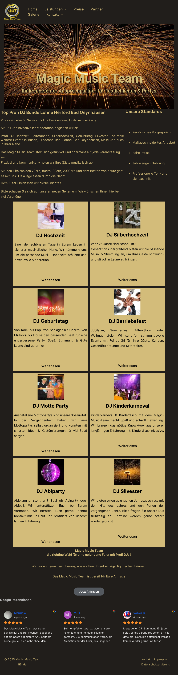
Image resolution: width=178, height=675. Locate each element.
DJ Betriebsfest (127, 321)
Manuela (20, 613)
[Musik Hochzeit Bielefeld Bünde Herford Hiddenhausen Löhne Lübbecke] (51, 216)
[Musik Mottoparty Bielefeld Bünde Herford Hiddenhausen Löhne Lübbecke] (51, 387)
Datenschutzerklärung (155, 664)
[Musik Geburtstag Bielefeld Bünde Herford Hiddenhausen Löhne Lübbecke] (51, 302)
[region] (89, 66)
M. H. (77, 613)
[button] (65, 9)
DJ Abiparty (51, 491)
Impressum (161, 659)
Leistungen (53, 9)
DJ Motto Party (50, 406)
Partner (97, 9)
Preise (79, 9)
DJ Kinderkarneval (127, 406)
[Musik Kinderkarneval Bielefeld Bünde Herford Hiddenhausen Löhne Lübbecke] (127, 387)
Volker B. (139, 613)
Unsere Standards (144, 111)
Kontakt (52, 14)
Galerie (33, 14)
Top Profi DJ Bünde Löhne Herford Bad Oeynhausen (53, 112)
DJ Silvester (127, 491)
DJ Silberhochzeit (127, 235)
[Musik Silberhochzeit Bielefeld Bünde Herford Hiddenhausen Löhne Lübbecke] (127, 215)
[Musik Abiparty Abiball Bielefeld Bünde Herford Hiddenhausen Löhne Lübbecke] (51, 472)
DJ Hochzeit (50, 235)
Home (33, 9)
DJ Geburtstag (50, 321)
